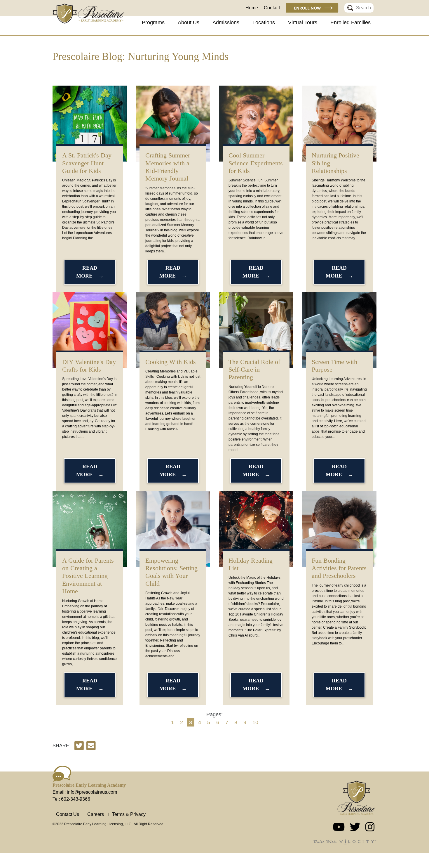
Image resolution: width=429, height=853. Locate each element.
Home (251, 7)
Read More (86, 272)
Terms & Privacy (129, 814)
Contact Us (67, 814)
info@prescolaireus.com (92, 792)
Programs (153, 22)
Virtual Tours (302, 22)
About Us (188, 22)
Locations (263, 22)
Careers (95, 814)
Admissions (225, 22)
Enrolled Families (350, 22)
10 (255, 722)
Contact (272, 7)
